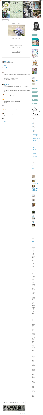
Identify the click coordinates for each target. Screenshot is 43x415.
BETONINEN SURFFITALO (36, 194)
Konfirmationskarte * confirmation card (36, 150)
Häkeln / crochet (33, 165)
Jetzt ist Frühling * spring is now (35, 135)
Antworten (5, 65)
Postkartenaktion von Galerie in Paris (36, 184)
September (33, 129)
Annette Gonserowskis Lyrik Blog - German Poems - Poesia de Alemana (35, 183)
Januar (33, 160)
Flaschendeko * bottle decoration (35, 134)
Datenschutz (33, 241)
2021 (32, 118)
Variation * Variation (34, 157)
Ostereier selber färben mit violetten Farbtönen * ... (36, 138)
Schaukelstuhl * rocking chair (35, 140)
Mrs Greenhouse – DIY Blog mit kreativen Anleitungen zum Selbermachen (35, 189)
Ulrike (4, 84)
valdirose (33, 216)
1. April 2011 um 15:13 (7, 108)
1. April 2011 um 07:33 (8, 67)
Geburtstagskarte (34, 147)
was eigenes (33, 172)
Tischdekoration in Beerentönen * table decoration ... (36, 148)
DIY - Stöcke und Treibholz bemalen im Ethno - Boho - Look (37, 77)
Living (32, 166)
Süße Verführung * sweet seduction (35, 146)
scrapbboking (33, 169)
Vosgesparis (33, 222)
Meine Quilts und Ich (34, 174)
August (33, 130)
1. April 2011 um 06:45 (8, 61)
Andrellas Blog (18, 37)
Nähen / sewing (33, 167)
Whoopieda (5, 61)
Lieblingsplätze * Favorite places (35, 139)
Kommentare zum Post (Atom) (6, 132)
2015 (32, 123)
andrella (4, 108)
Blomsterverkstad (33, 229)
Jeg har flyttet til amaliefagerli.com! (36, 199)
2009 (32, 162)
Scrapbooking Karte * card (35, 155)
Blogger (24, 413)
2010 (32, 161)
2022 (32, 117)
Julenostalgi (36, 203)
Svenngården (33, 198)
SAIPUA (33, 210)
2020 (32, 119)
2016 (32, 122)
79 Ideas (33, 228)
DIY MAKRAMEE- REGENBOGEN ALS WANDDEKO (36, 80)
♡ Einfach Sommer (36, 179)
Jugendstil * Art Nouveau (35, 156)
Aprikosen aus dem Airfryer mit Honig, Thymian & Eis (35, 172)
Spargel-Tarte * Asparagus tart (35, 143)
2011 (32, 126)
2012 (32, 125)
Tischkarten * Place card (34, 149)
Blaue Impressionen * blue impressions (36, 137)
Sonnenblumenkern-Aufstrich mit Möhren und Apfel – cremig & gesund (35, 190)
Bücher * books (34, 144)
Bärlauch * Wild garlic (34, 153)
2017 (32, 121)
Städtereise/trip (33, 168)
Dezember (33, 127)
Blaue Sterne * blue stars (35, 152)
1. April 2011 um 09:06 (7, 84)
